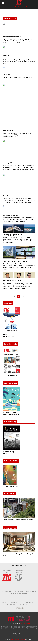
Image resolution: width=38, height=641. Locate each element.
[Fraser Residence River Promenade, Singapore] (19, 508)
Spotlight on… (7, 55)
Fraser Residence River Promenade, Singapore (18, 519)
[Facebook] (11, 7)
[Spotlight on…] (19, 49)
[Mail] (22, 7)
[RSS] (26, 7)
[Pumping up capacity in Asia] (19, 228)
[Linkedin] (19, 7)
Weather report (8, 130)
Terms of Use (23, 604)
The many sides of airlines (12, 37)
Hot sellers (6, 75)
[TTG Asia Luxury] (11, 450)
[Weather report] (19, 106)
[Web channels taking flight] (19, 275)
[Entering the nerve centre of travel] (19, 252)
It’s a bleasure (7, 196)
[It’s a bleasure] (19, 184)
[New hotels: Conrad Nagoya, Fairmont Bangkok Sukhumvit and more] (19, 542)
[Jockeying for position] (19, 209)
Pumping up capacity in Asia (13, 235)
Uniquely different (9, 163)
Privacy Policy (11, 604)
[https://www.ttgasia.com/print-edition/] (11, 333)
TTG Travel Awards (27, 602)
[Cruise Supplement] (11, 411)
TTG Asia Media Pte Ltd (18, 639)
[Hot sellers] (19, 70)
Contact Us (14, 602)
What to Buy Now (10, 528)
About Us (3, 602)
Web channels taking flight (12, 280)
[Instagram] (15, 7)
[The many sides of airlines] (19, 29)
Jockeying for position (11, 215)
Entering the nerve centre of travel (15, 261)
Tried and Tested (9, 494)
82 (14, 296)
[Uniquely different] (19, 150)
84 (23, 296)
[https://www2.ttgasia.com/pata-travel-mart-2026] (11, 374)
